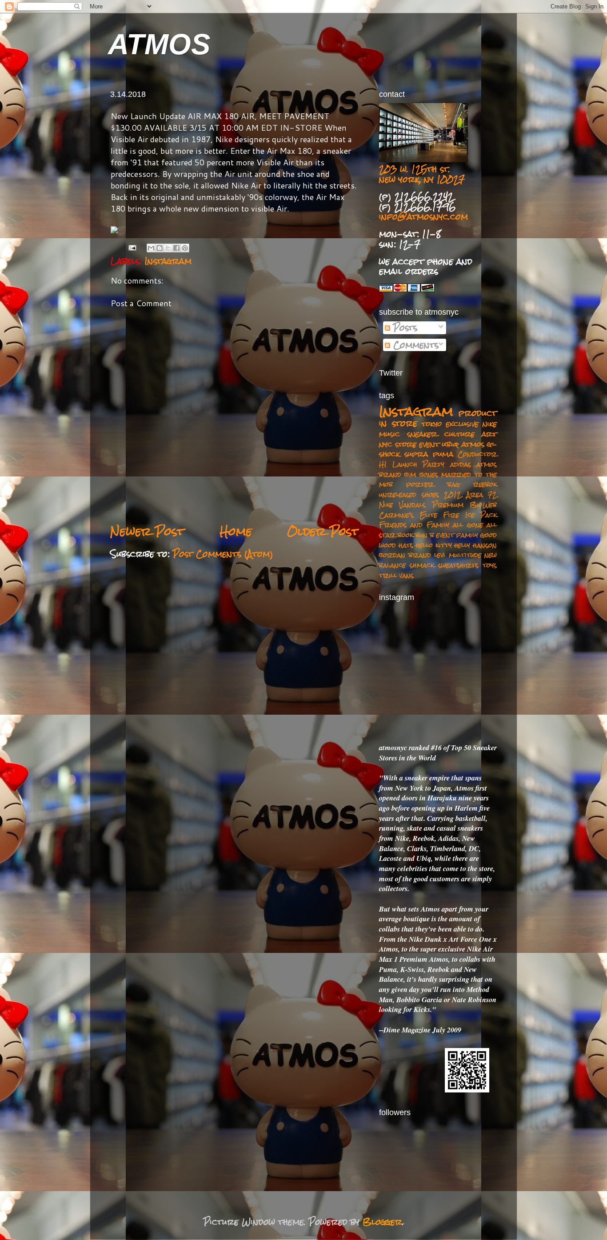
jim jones (421, 474)
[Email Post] (132, 247)
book (405, 535)
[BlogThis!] (159, 248)
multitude (465, 555)
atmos (473, 444)
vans (406, 575)
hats (406, 545)
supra (416, 453)
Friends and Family (414, 525)
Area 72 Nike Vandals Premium (438, 500)
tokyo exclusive (450, 423)
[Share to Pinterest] (184, 248)
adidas (460, 464)
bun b (424, 535)
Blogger (382, 1221)
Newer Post (147, 531)
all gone (468, 525)
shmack (422, 565)
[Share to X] (168, 248)
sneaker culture (441, 433)
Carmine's (396, 515)
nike (490, 423)
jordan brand (405, 555)
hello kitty (433, 545)
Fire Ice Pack (470, 515)
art (489, 433)
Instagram (168, 260)
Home (236, 531)
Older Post (323, 531)
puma (443, 453)
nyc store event (409, 444)
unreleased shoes (409, 494)
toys (490, 565)
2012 (452, 494)
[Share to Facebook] (176, 248)
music (389, 433)
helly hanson (475, 545)
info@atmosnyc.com (423, 216)
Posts (403, 327)
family (467, 535)
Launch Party (418, 464)
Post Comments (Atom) (223, 553)
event (445, 535)
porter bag (432, 484)
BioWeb (483, 505)
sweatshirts (458, 565)
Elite (428, 515)
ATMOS (159, 44)
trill (388, 575)
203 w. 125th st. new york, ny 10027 (422, 174)
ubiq (450, 444)
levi (439, 555)
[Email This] (151, 248)
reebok (485, 484)
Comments (414, 344)
